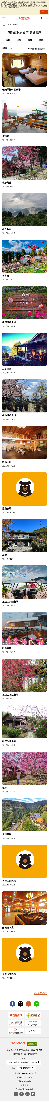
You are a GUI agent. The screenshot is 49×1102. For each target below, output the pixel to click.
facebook (12, 1004)
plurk (33, 1094)
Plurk (28, 1004)
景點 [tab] (8, 40)
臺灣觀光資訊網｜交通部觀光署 (24, 18)
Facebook (16, 1094)
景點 (9, 24)
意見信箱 (24, 1085)
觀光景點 (16, 24)
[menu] (3, 18)
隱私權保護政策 (24, 1081)
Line (27, 1094)
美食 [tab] (30, 40)
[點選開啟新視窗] (24, 70)
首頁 (4, 24)
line (36, 1004)
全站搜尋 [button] (43, 18)
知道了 (44, 11)
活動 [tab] (41, 40)
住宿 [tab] (19, 40)
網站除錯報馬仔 (40, 993)
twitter (20, 1004)
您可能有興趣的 (47, 18)
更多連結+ (33, 1031)
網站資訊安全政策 (24, 1077)
